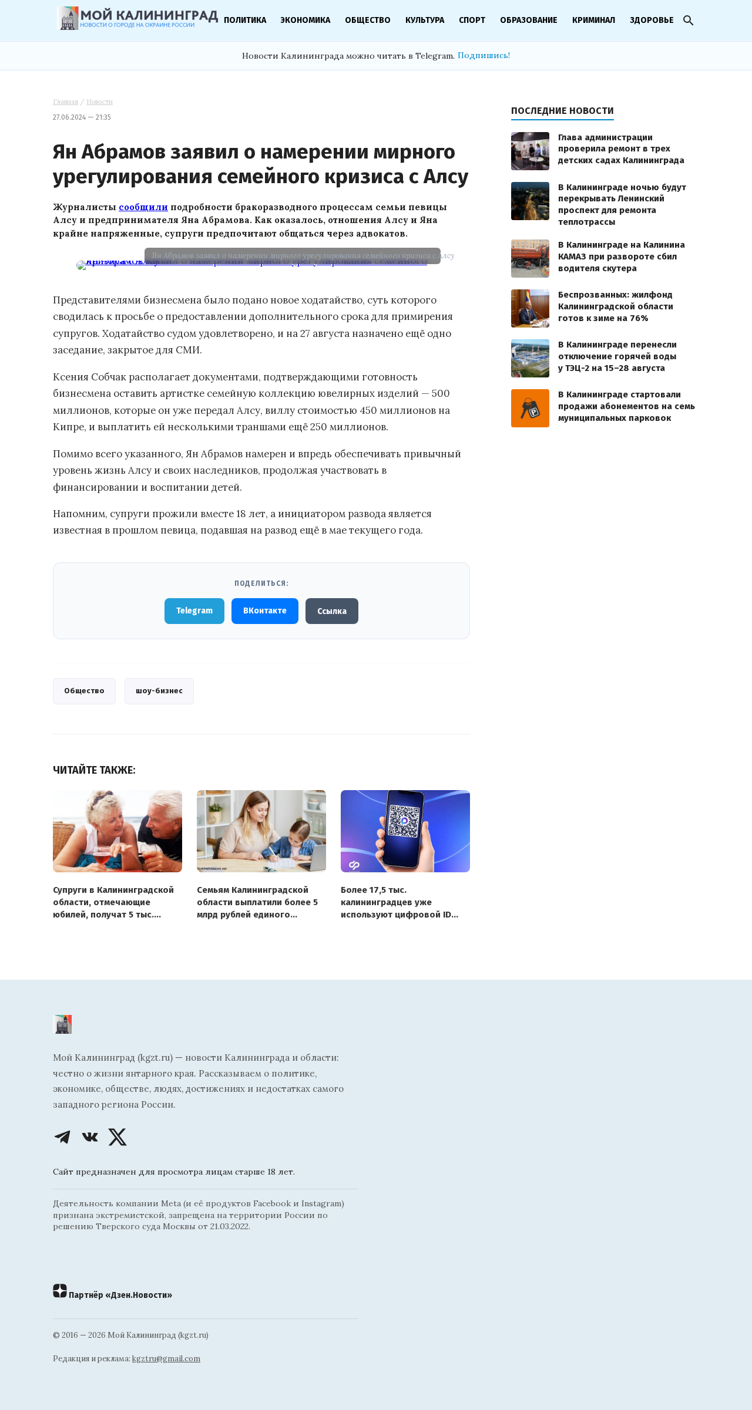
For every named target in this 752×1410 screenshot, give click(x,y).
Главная (65, 101)
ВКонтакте (265, 611)
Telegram (194, 611)
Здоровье (652, 20)
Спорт (472, 20)
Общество (368, 20)
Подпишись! (484, 55)
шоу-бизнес (159, 690)
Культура (424, 20)
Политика (245, 20)
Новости (99, 101)
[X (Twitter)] (117, 1137)
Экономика (305, 20)
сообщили (143, 206)
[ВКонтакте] (89, 1137)
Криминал (593, 20)
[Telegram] (62, 1137)
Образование (529, 20)
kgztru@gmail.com (166, 1359)
